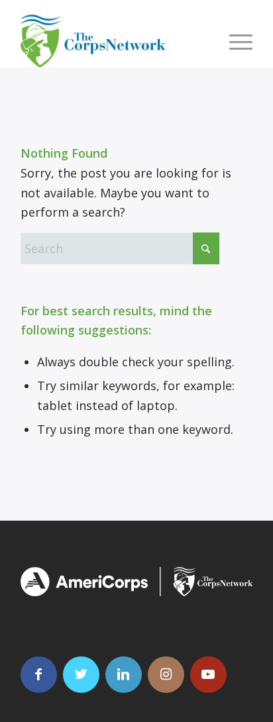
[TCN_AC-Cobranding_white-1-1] (136, 581)
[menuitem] (234, 41)
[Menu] (234, 41)
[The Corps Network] (113, 41)
